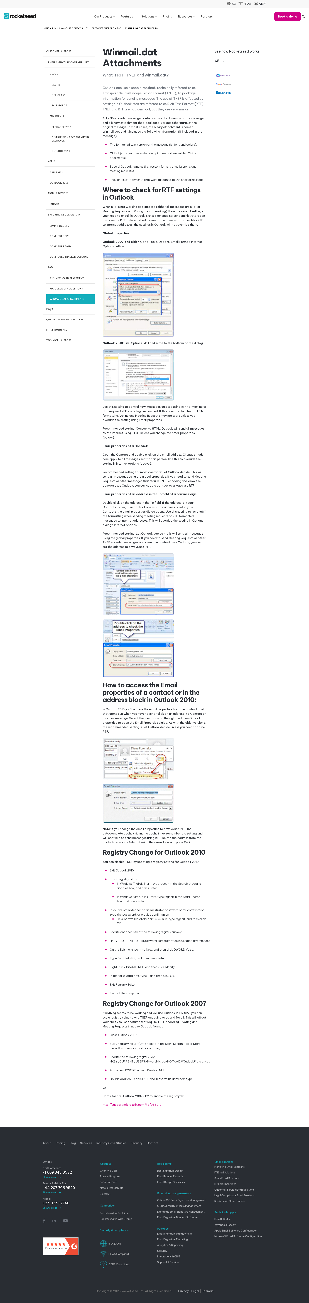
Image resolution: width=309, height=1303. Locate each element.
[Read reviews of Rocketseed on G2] (61, 1248)
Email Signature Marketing (172, 1239)
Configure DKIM (60, 247)
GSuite (56, 85)
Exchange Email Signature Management (181, 1211)
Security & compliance (114, 1230)
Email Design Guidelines (171, 1182)
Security (162, 1250)
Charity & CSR (108, 1170)
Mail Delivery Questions (66, 289)
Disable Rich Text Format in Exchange (70, 139)
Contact (105, 1193)
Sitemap (208, 1291)
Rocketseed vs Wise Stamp (116, 1219)
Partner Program (110, 1176)
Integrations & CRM (168, 1256)
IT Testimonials (56, 330)
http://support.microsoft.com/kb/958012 (132, 1104)
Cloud (54, 74)
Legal (195, 1291)
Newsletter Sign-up (111, 1188)
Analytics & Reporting (170, 1245)
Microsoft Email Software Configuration (238, 1236)
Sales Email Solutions (226, 1178)
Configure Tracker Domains (69, 257)
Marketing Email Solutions (229, 1166)
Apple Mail (57, 173)
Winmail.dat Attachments (67, 299)
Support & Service (168, 1262)
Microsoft (57, 116)
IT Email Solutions (224, 1172)
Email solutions (223, 1161)
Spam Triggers (59, 226)
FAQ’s (49, 309)
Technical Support (59, 340)
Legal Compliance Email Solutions (234, 1195)
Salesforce (59, 106)
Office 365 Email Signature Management (181, 1200)
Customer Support (59, 51)
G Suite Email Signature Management (179, 1206)
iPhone (54, 204)
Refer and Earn (108, 1182)
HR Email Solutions (225, 1184)
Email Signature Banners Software (177, 1217)
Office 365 (58, 95)
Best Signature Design (170, 1170)
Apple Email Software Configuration (235, 1230)
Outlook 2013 (61, 151)
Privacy (183, 1291)
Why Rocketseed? (225, 1225)
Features (163, 1228)
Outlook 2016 (59, 183)
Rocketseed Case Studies (229, 1201)
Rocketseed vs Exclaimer (114, 1213)
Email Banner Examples (171, 1176)
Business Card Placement (67, 278)
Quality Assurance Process (65, 320)
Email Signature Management (174, 1233)
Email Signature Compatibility (68, 62)
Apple (51, 161)
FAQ (50, 267)
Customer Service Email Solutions (234, 1189)
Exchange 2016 (61, 127)
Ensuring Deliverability (64, 215)
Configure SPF (59, 236)
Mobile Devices (58, 193)
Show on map (50, 1177)
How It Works (222, 1219)
